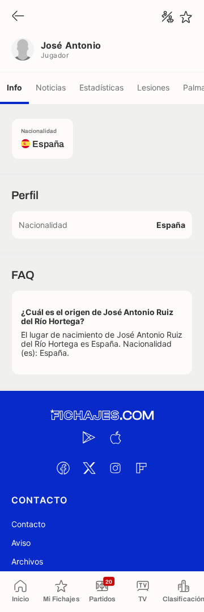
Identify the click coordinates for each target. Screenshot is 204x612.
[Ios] (115, 437)
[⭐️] (186, 17)
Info (14, 87)
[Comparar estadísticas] (168, 17)
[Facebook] (62, 467)
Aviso (21, 543)
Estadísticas (101, 87)
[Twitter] (88, 467)
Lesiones (153, 87)
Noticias (51, 87)
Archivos (27, 561)
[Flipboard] (141, 467)
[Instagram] (115, 467)
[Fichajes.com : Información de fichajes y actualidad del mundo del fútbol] (102, 415)
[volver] (18, 16)
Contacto (28, 524)
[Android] (88, 437)
